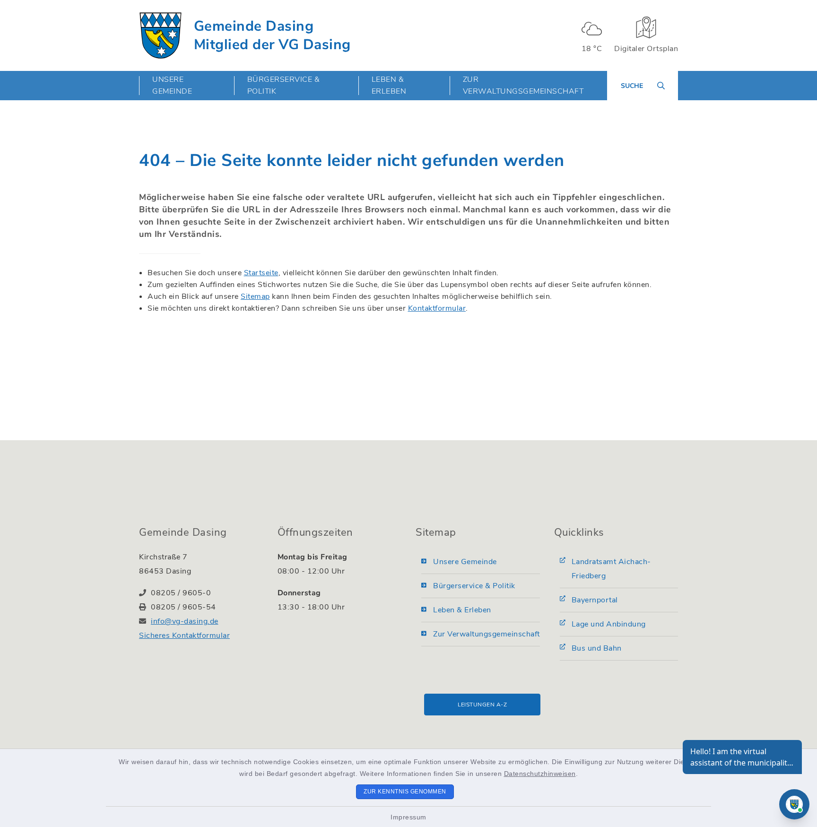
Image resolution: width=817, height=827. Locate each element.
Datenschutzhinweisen (540, 773)
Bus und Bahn (597, 648)
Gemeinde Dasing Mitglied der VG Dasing (272, 35)
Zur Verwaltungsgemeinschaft (523, 85)
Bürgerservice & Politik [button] (283, 85)
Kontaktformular (437, 308)
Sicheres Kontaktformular (184, 635)
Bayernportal (595, 600)
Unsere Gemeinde (465, 562)
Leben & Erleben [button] (389, 85)
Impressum (408, 817)
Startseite (261, 273)
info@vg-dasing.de (184, 621)
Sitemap (255, 296)
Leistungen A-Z (482, 704)
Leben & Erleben (462, 610)
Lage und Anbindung (609, 624)
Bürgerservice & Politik (474, 586)
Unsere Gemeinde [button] (172, 85)
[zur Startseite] (160, 35)
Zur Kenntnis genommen (405, 791)
